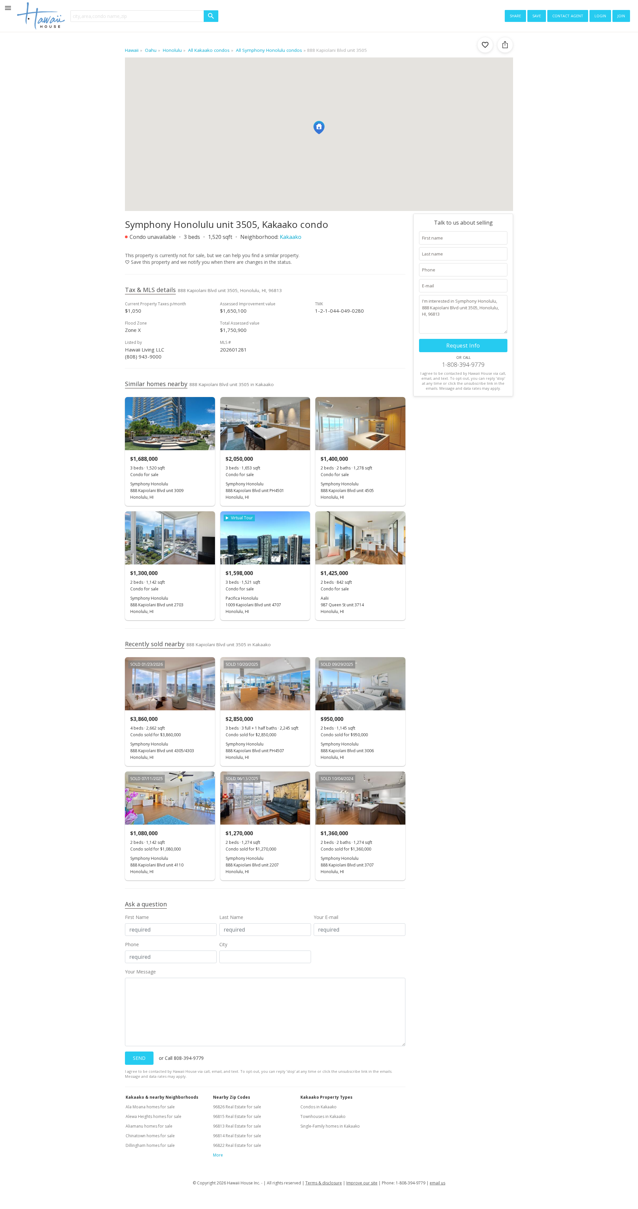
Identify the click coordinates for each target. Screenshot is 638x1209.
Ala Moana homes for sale (150, 1107)
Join (621, 15)
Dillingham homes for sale (150, 1145)
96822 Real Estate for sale (237, 1145)
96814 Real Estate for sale (237, 1136)
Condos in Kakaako (318, 1107)
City (223, 944)
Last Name (231, 917)
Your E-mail (326, 917)
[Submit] (211, 16)
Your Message (140, 971)
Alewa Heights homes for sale (153, 1116)
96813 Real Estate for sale (237, 1126)
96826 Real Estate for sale (237, 1107)
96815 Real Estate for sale (237, 1116)
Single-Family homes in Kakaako (330, 1126)
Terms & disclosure (323, 1183)
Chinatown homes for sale (150, 1136)
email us (437, 1183)
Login (600, 15)
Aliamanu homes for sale (149, 1126)
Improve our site (361, 1183)
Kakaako (290, 237)
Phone (132, 944)
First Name (137, 917)
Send (139, 1058)
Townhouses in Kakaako (323, 1116)
